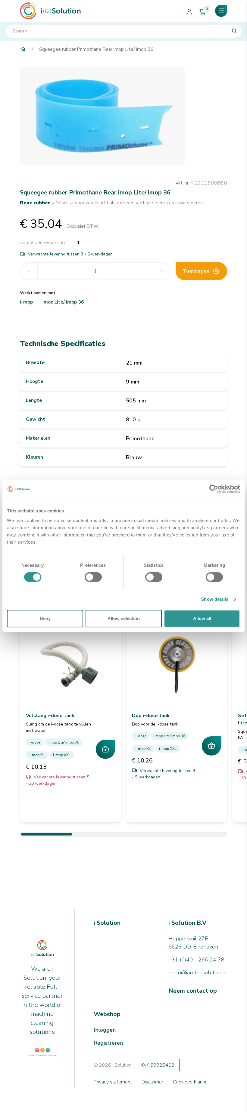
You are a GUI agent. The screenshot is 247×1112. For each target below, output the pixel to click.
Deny (45, 618)
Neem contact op (192, 991)
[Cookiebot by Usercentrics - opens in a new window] (213, 488)
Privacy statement (113, 1082)
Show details (214, 599)
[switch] (93, 577)
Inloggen (105, 1030)
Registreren (108, 1042)
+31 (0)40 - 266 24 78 (196, 959)
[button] (221, 11)
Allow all (202, 618)
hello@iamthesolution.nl (197, 972)
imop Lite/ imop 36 (63, 302)
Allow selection (124, 618)
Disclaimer (152, 1082)
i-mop (26, 302)
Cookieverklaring (190, 1082)
